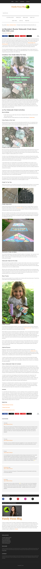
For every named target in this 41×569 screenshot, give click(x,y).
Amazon (16, 529)
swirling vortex (33, 350)
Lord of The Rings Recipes (6, 538)
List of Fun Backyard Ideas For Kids (8, 410)
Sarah (5, 479)
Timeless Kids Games (6, 407)
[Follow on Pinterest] (18, 499)
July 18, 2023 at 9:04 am (8, 440)
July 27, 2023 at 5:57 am (8, 468)
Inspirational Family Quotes (6, 540)
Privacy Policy (4, 550)
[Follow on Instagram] (25, 499)
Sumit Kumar (6, 467)
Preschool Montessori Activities (7, 404)
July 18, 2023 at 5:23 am (8, 424)
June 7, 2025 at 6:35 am (8, 480)
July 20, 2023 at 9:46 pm (8, 452)
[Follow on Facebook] (3, 499)
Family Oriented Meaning (6, 543)
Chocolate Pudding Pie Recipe (6, 537)
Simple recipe (32, 117)
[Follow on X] (10, 499)
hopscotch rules (19, 207)
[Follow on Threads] (33, 499)
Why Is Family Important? (6, 539)
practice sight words (27, 327)
